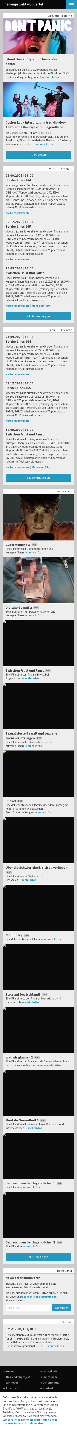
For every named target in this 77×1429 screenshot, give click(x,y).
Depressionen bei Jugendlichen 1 (31, 1183)
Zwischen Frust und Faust (25, 670)
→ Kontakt (46, 1388)
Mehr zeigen (38, 154)
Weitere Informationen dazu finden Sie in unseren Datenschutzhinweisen (30, 1421)
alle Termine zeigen (38, 316)
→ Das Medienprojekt (16, 1377)
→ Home (8, 1371)
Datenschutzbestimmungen (38, 1296)
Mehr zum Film (41, 305)
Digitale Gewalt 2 (19, 607)
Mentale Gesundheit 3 (23, 1120)
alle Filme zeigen (38, 1257)
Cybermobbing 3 (18, 545)
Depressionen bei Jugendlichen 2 (31, 1242)
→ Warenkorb (48, 1371)
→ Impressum (48, 1377)
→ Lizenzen (10, 1388)
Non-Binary (14, 935)
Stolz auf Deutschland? (23, 994)
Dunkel (11, 801)
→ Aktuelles (10, 1382)
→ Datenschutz (49, 1382)
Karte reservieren (17, 213)
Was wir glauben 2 (20, 1057)
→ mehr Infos (50, 77)
